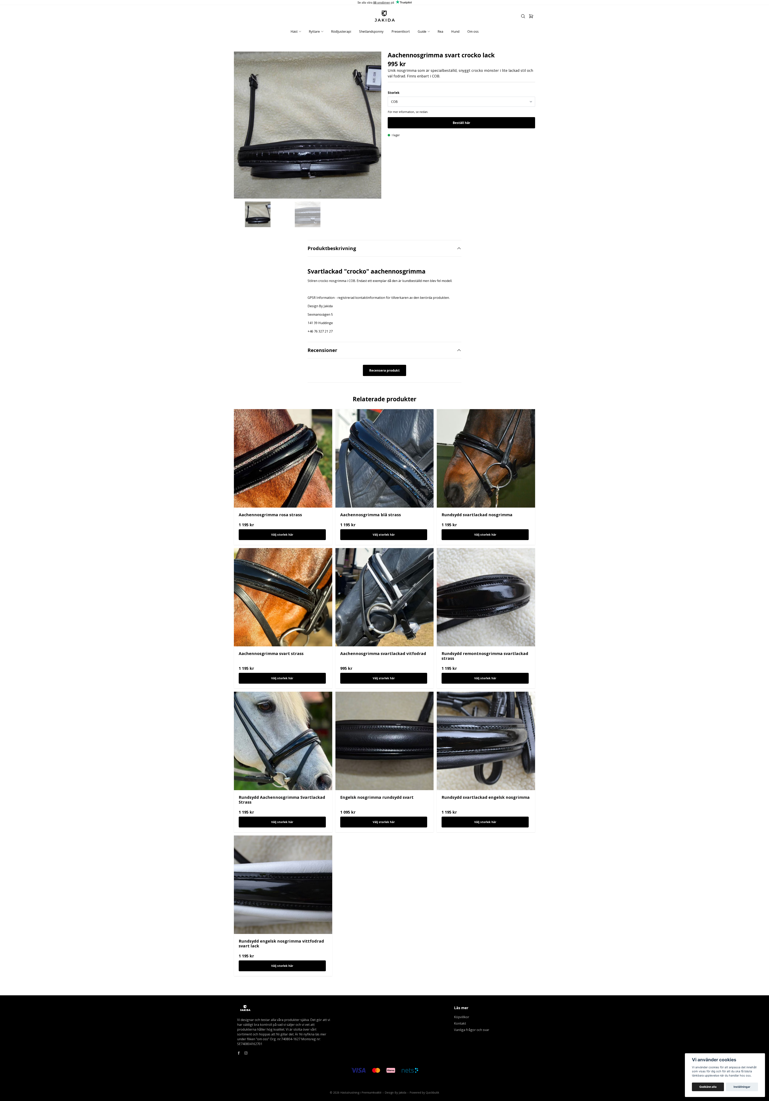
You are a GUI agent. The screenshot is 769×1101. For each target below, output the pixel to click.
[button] (374, 127)
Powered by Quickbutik (424, 1092)
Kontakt (460, 1023)
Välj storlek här (282, 534)
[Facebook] (238, 1053)
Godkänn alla (708, 1086)
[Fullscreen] (307, 125)
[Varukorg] (531, 16)
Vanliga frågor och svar (471, 1030)
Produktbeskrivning (332, 248)
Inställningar (742, 1086)
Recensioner (322, 350)
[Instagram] (246, 1053)
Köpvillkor (461, 1017)
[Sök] (523, 16)
